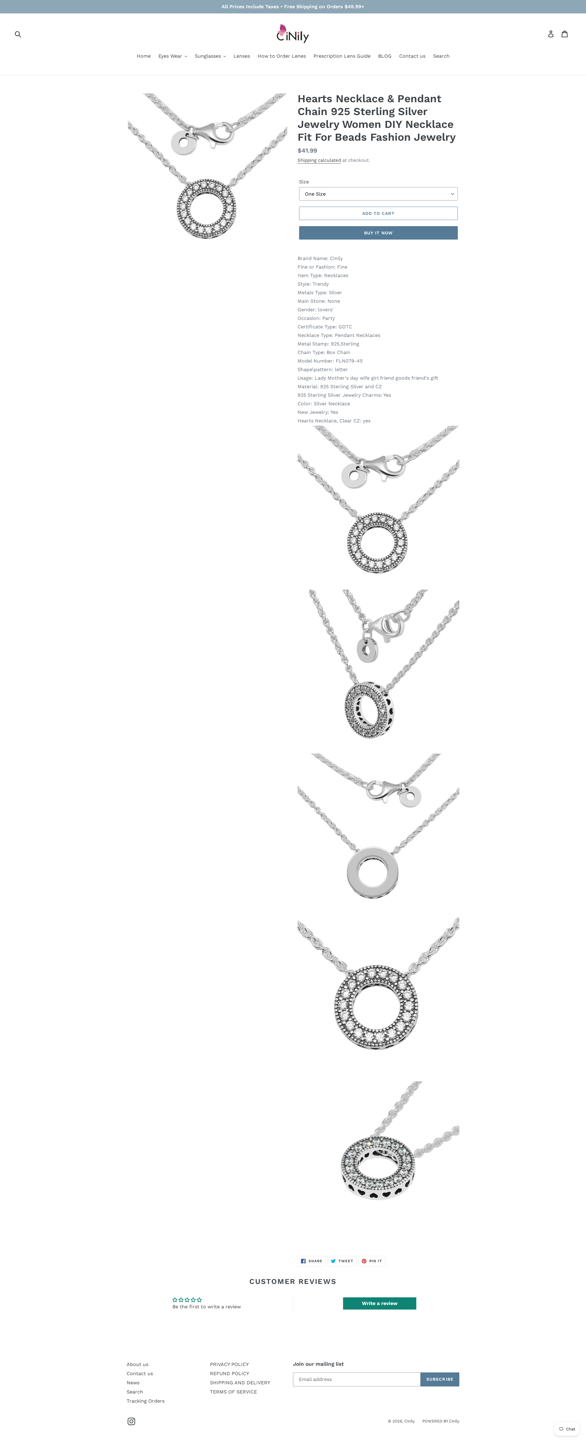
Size (304, 182)
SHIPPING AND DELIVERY (240, 1383)
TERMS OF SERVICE (233, 1392)
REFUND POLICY (229, 1373)
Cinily (409, 1421)
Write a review (379, 1303)
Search (135, 1392)
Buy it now (378, 232)
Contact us (140, 1373)
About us (137, 1364)
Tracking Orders (146, 1401)
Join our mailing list (318, 1364)
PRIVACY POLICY (229, 1364)
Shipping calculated (319, 160)
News (133, 1383)
